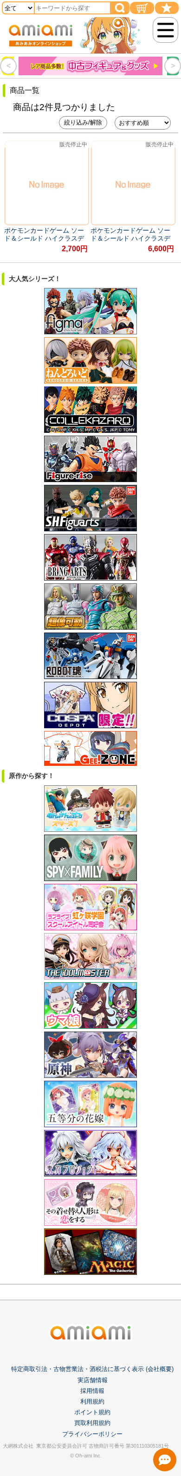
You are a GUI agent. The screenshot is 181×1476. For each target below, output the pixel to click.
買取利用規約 (92, 1422)
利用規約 (92, 1401)
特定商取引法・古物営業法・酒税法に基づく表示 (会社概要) (92, 1368)
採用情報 (92, 1390)
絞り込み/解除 (83, 122)
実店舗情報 (93, 1380)
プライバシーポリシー (92, 1433)
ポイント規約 (92, 1412)
